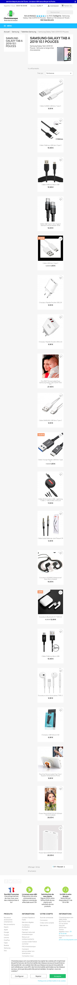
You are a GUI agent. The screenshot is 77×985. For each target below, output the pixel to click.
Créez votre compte (47, 923)
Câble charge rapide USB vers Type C (50, 460)
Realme (6, 945)
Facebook (6, 881)
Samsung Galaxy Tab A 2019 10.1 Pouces (14, 42)
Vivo (5, 951)
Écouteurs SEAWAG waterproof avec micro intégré (50, 578)
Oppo (6, 943)
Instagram (19, 881)
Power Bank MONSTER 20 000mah (50, 852)
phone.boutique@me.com (68, 940)
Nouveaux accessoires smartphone (8, 920)
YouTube (15, 881)
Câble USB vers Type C (50, 263)
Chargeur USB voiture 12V (50, 735)
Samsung (7, 948)
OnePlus (7, 940)
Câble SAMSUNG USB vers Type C (50, 420)
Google (6, 932)
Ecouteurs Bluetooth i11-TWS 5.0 (50, 617)
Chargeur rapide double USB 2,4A (50, 342)
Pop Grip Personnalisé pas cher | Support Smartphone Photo (50, 774)
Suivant (62, 867)
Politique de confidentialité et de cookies (52, 981)
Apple (6, 930)
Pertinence (59, 73)
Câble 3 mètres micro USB (50, 184)
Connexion (44, 920)
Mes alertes (44, 925)
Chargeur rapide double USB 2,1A (50, 302)
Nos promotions (9, 924)
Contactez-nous (27, 956)
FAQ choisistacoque (29, 946)
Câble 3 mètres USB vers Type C (51, 145)
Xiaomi (6, 927)
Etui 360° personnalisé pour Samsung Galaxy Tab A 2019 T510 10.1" (50, 382)
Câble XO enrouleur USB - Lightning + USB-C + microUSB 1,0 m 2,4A (50, 499)
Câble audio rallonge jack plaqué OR (50, 538)
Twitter (11, 881)
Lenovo (6, 937)
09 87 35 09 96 (21, 6)
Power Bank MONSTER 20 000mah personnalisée (50, 814)
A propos (25, 930)
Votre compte (46, 914)
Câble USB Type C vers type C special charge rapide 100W (50, 224)
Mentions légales (28, 922)
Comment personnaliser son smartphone (28, 951)
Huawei (6, 935)
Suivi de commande (46, 917)
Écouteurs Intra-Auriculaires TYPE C (50, 695)
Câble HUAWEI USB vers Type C (50, 106)
